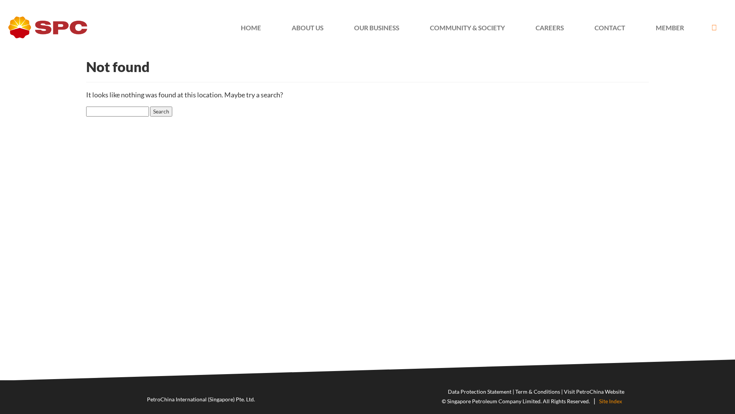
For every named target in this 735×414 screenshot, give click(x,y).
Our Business (376, 28)
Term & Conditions (537, 391)
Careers (550, 28)
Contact (610, 28)
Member (670, 28)
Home (251, 28)
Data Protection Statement (479, 391)
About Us (307, 28)
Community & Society (467, 28)
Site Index (610, 401)
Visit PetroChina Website (594, 391)
